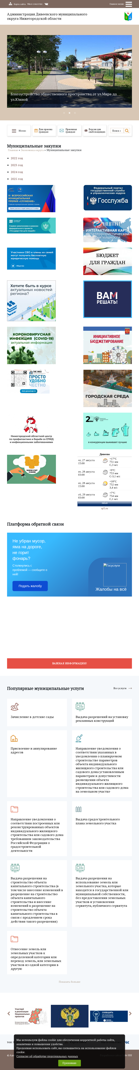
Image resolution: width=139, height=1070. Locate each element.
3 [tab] (75, 113)
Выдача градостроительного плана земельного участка (98, 821)
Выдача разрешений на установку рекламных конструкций (102, 719)
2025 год (17, 179)
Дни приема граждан (45, 130)
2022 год (17, 158)
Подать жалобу (30, 586)
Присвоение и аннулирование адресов (34, 750)
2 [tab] (69, 113)
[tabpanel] (69, 71)
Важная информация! (69, 663)
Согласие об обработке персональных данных (47, 1056)
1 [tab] (64, 113)
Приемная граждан (71, 130)
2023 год (17, 165)
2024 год (17, 172)
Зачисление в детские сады (32, 717)
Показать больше (69, 981)
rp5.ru (104, 508)
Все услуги (120, 688)
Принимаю (69, 1063)
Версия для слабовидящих (97, 130)
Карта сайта (20, 4)
